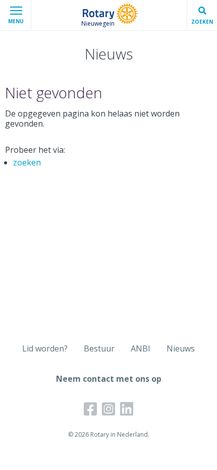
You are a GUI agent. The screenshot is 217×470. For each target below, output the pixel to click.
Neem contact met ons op (108, 378)
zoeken (27, 162)
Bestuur (99, 348)
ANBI (140, 348)
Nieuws (181, 348)
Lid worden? (45, 348)
